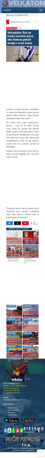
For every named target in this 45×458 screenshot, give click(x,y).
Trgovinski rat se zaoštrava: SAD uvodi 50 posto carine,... (30, 244)
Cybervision (30, 450)
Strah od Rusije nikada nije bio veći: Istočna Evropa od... (13, 244)
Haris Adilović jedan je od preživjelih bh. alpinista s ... (29, 331)
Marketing (11, 412)
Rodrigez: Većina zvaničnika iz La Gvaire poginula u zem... (14, 358)
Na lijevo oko (12, 408)
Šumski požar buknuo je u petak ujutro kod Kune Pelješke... (30, 317)
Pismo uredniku (13, 410)
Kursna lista (12, 415)
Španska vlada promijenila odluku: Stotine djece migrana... (13, 257)
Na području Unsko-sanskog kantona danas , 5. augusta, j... (14, 331)
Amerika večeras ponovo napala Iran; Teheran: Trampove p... (30, 344)
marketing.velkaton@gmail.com (14, 400)
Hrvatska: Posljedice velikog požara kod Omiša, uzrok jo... (14, 317)
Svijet (20, 28)
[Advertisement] (22, 84)
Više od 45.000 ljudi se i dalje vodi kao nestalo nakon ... (30, 358)
